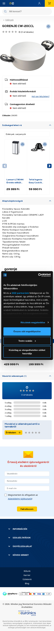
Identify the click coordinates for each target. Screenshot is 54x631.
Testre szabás (25, 340)
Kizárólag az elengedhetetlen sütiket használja (27, 352)
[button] (40, 96)
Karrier (27, 575)
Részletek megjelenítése (33, 322)
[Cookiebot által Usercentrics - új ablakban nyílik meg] (38, 275)
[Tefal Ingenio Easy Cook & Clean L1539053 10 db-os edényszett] (38, 159)
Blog (27, 583)
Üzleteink (27, 579)
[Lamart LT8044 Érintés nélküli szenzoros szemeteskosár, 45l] (15, 159)
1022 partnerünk (20, 293)
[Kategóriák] (4, 3)
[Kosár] (49, 3)
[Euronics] (10, 3)
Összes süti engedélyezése (27, 331)
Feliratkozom (27, 509)
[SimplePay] (27, 593)
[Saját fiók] (40, 3)
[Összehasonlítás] (22, 144)
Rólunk (27, 571)
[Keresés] (48, 12)
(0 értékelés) (26, 32)
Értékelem (11, 432)
